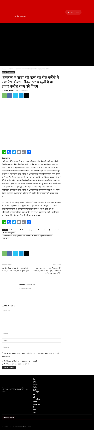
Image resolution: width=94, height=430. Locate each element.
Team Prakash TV (10, 90)
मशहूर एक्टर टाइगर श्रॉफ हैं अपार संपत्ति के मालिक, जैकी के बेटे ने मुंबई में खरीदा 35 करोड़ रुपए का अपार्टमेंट (47, 270)
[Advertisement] (47, 41)
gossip (33, 230)
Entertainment (23, 230)
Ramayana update (9, 233)
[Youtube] (12, 394)
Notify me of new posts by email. (16, 364)
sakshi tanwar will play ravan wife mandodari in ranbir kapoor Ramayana (27, 236)
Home (4, 69)
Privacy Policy (8, 418)
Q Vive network (54, 230)
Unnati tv (6, 238)
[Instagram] (5, 394)
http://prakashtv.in (25, 288)
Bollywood (12, 230)
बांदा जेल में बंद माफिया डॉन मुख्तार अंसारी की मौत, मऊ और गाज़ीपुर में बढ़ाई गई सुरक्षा (15, 269)
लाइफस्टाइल (11, 72)
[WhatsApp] (4, 95)
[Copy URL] (26, 95)
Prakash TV (42, 230)
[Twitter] (15, 95)
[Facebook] (9, 95)
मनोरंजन (11, 69)
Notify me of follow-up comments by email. (20, 361)
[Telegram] (21, 95)
